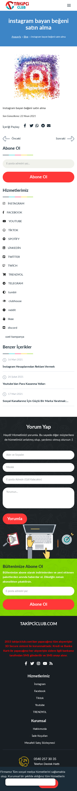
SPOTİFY (14, 239)
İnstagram (39, 684)
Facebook (39, 691)
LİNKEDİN (14, 248)
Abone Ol (38, 177)
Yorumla (14, 519)
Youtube (40, 705)
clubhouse (15, 301)
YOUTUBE (15, 221)
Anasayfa (16, 37)
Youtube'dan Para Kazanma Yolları (24, 383)
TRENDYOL (16, 274)
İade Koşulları (40, 736)
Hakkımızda (40, 729)
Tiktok (40, 698)
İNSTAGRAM (16, 203)
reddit (12, 310)
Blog (26, 37)
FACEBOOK (14, 212)
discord (12, 327)
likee (11, 319)
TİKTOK (13, 230)
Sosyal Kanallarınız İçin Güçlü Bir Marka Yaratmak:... (35, 401)
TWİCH (12, 265)
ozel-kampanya (14, 336)
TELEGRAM (15, 283)
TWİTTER (14, 256)
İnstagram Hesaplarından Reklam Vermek (29, 366)
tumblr (12, 292)
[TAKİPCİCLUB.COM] (17, 5)
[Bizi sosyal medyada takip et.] (26, 663)
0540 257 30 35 (45, 759)
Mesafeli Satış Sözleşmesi (40, 743)
